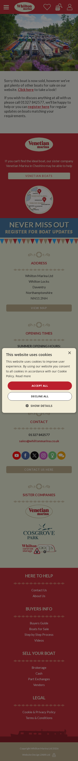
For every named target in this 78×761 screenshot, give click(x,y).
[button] (39, 406)
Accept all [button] (40, 386)
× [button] (69, 353)
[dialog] (39, 380)
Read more (23, 376)
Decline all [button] (39, 396)
